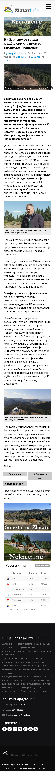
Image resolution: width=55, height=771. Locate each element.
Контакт (41, 768)
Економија (21, 56)
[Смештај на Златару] (27, 517)
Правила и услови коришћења (16, 764)
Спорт (7, 60)
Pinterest (25, 729)
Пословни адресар (27, 768)
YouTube (30, 729)
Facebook (4, 729)
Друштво (36, 56)
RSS (35, 729)
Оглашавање (39, 764)
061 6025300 (21, 705)
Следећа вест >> (15, 483)
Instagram (20, 729)
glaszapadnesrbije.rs (16, 53)
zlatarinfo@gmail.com (21, 715)
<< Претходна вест (40, 476)
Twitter (9, 729)
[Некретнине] (27, 546)
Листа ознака (10, 768)
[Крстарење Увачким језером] (27, 28)
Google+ (15, 729)
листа (15, 565)
